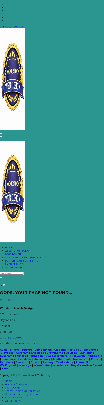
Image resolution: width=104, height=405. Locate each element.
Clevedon (7, 352)
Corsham (22, 352)
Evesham (6, 356)
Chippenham (43, 349)
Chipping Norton (65, 349)
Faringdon (36, 356)
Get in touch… (14, 267)
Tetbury (48, 362)
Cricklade (37, 352)
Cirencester (88, 349)
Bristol (14, 349)
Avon (3, 349)
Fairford (20, 356)
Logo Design (13, 254)
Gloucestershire (56, 356)
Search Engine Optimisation (23, 257)
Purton (95, 359)
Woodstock (61, 365)
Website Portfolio (17, 250)
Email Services (14, 264)
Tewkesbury (64, 362)
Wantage (25, 365)
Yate (5, 368)
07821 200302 (13, 337)
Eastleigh (85, 352)
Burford (26, 349)
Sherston (22, 362)
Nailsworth (80, 359)
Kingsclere (95, 356)
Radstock (6, 362)
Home (8, 247)
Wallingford (8, 365)
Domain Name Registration (22, 260)
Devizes (71, 352)
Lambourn (9, 359)
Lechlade (24, 359)
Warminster (42, 365)
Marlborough (62, 359)
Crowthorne (55, 352)
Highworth (77, 356)
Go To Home (8, 300)
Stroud (35, 362)
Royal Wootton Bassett (87, 365)
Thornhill (82, 362)
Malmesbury (42, 359)
